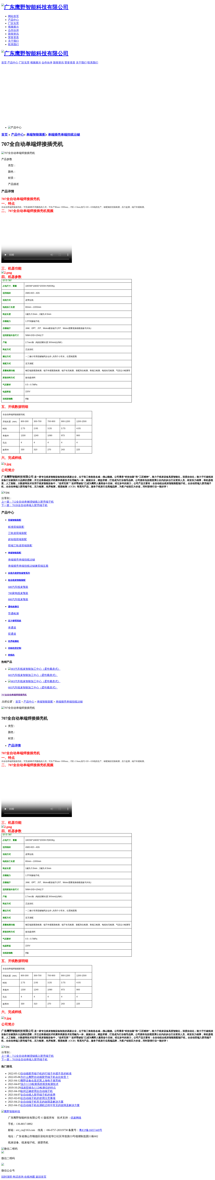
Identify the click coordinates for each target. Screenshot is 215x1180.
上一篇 (27, 501)
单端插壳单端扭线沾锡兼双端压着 (28, 565)
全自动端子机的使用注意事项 (37, 1098)
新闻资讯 (13, 33)
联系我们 (13, 44)
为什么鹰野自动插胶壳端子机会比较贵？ (44, 1077)
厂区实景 (13, 23)
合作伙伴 (13, 30)
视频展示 (13, 26)
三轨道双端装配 (17, 533)
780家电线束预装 (18, 593)
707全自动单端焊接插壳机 (14, 694)
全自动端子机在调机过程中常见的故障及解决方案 (50, 1105)
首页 (4, 134)
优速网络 (76, 1117)
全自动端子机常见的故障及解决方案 (41, 1101)
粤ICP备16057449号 (90, 1130)
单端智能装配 (36, 134)
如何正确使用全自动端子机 (36, 1091)
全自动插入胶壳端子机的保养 (37, 1094)
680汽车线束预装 (18, 587)
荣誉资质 (13, 37)
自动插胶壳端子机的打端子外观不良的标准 (46, 1073)
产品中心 (13, 19)
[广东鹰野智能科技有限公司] (35, 7)
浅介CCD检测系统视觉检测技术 (39, 1084)
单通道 (12, 627)
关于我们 (13, 40)
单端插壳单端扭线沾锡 (64, 134)
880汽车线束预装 (18, 599)
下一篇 (24, 505)
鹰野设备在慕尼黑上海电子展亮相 (40, 1080)
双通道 (12, 633)
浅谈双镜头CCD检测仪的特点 (38, 1087)
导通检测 (13, 613)
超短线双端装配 (17, 539)
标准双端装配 (16, 526)
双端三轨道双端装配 (20, 545)
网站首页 (13, 16)
